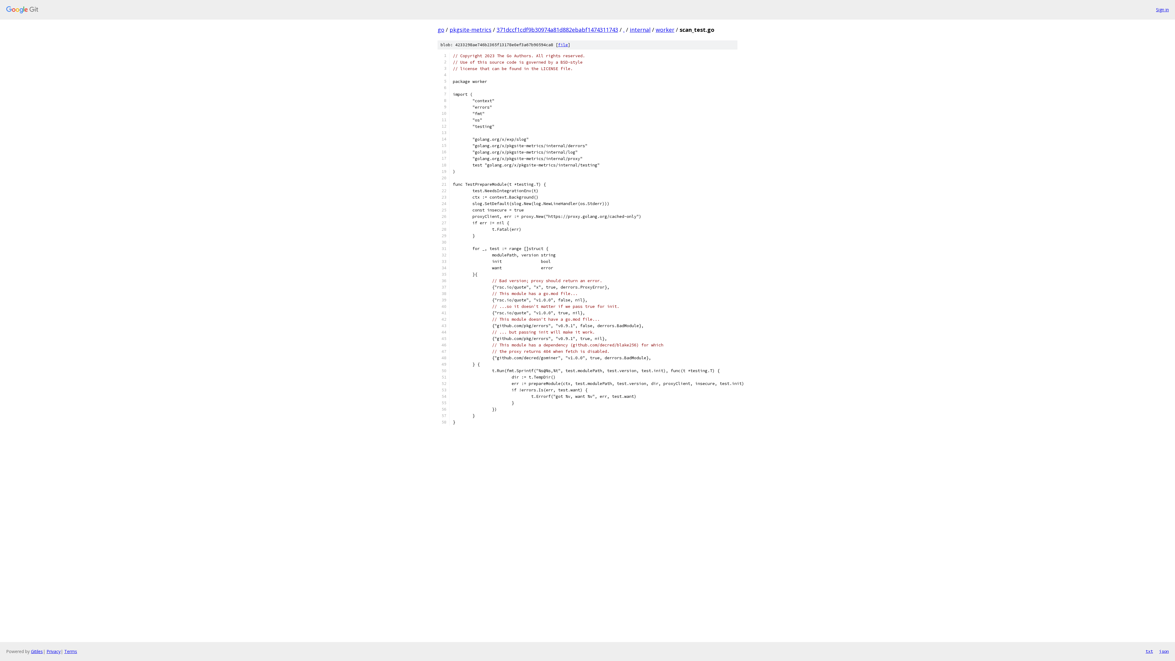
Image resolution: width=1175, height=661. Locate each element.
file (563, 44)
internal (640, 29)
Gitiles (37, 651)
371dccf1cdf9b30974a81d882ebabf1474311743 (557, 29)
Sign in (1162, 10)
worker (665, 29)
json (1164, 651)
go (441, 29)
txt (1149, 651)
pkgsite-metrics (470, 29)
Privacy (54, 651)
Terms (70, 651)
